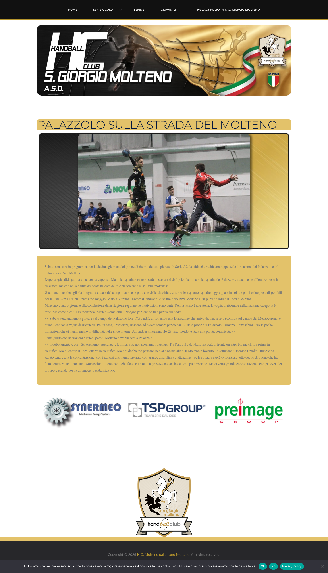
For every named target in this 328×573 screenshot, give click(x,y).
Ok (263, 566)
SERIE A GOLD (103, 10)
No (273, 566)
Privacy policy (292, 566)
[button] (119, 10)
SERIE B (139, 10)
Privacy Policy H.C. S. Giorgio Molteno (228, 10)
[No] (322, 566)
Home (72, 10)
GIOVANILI (168, 10)
